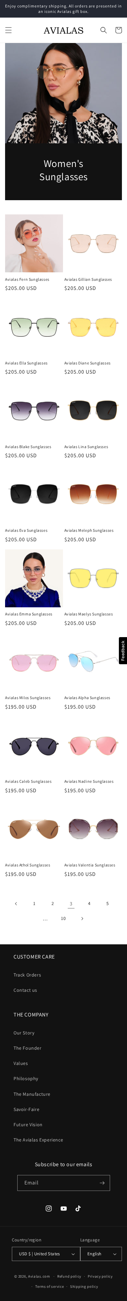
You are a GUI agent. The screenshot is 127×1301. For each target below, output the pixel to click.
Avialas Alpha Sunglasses (87, 697)
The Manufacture (32, 1094)
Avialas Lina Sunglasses (86, 446)
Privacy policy (100, 1276)
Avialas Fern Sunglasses (27, 279)
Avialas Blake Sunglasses (28, 446)
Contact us (25, 990)
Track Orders (27, 975)
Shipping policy (84, 1286)
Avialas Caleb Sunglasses (28, 781)
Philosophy (26, 1078)
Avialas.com (39, 1276)
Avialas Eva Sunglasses (26, 530)
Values (21, 1063)
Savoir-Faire (26, 1109)
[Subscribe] (102, 1183)
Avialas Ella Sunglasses (26, 362)
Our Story (24, 1033)
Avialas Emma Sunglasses (28, 613)
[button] (8, 30)
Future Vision (28, 1124)
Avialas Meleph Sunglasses (89, 530)
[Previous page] (16, 903)
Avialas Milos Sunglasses (27, 697)
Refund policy (69, 1276)
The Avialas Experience (38, 1140)
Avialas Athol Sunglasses (27, 864)
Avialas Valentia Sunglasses (89, 864)
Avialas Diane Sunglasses (87, 362)
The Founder (28, 1048)
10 (63, 918)
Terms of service (49, 1286)
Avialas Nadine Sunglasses (89, 781)
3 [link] (71, 903)
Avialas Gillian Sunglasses (88, 279)
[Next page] (82, 918)
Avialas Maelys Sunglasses (88, 613)
